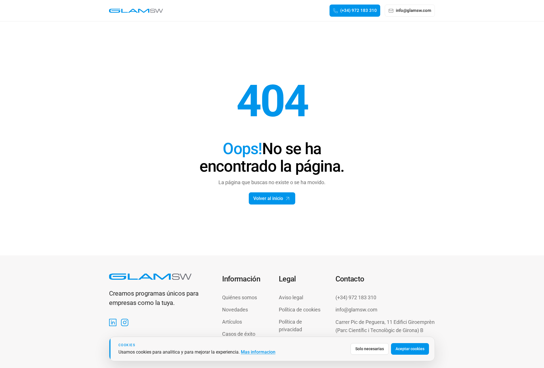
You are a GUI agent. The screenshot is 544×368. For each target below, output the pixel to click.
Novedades (235, 310)
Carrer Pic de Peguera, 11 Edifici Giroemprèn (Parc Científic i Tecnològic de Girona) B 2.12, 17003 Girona (385, 330)
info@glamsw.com (356, 310)
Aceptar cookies (410, 349)
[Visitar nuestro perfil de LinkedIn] (112, 322)
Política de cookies (299, 310)
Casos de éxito (238, 334)
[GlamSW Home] (136, 11)
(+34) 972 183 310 (355, 297)
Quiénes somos (239, 297)
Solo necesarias (369, 349)
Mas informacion (258, 352)
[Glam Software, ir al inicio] (150, 276)
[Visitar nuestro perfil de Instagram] (124, 322)
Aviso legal (291, 297)
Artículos (232, 322)
